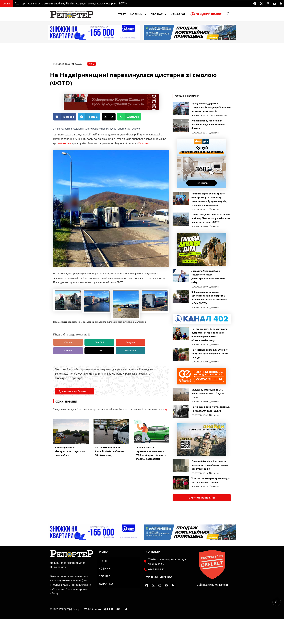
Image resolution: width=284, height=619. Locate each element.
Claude (68, 342)
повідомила (64, 143)
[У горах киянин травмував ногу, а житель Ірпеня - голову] (181, 482)
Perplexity (130, 350)
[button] (64, 116)
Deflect (223, 584)
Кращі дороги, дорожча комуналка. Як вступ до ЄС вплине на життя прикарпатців (211, 107)
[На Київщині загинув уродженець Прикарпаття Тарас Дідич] (181, 411)
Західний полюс (209, 14)
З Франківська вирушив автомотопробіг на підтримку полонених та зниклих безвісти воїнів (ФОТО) (209, 297)
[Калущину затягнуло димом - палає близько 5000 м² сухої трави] (181, 394)
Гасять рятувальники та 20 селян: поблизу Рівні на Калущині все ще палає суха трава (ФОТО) (210, 218)
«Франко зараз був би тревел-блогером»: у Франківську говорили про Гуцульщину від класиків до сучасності (208, 199)
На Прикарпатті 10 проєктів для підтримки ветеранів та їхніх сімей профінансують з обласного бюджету (209, 334)
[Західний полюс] (192, 14)
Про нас (157, 14)
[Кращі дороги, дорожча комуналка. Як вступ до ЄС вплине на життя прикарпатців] (181, 108)
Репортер (144, 143)
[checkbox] (276, 602)
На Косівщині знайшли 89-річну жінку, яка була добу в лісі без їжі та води (210, 353)
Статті (122, 14)
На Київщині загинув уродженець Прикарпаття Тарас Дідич (210, 408)
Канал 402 (178, 14)
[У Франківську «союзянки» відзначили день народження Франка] (181, 125)
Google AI (131, 342)
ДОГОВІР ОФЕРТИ (115, 608)
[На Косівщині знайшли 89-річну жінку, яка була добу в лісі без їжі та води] (181, 354)
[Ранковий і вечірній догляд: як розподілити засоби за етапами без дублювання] (181, 465)
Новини (136, 14)
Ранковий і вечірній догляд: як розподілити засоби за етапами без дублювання (209, 465)
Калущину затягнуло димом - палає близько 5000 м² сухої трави (208, 393)
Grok (99, 350)
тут (166, 409)
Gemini (68, 350)
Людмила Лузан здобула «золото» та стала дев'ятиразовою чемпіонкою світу (208, 276)
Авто (91, 64)
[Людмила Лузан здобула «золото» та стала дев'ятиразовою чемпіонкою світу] (181, 275)
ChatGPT (99, 342)
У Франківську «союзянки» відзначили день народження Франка (208, 124)
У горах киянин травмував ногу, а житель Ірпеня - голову (210, 480)
